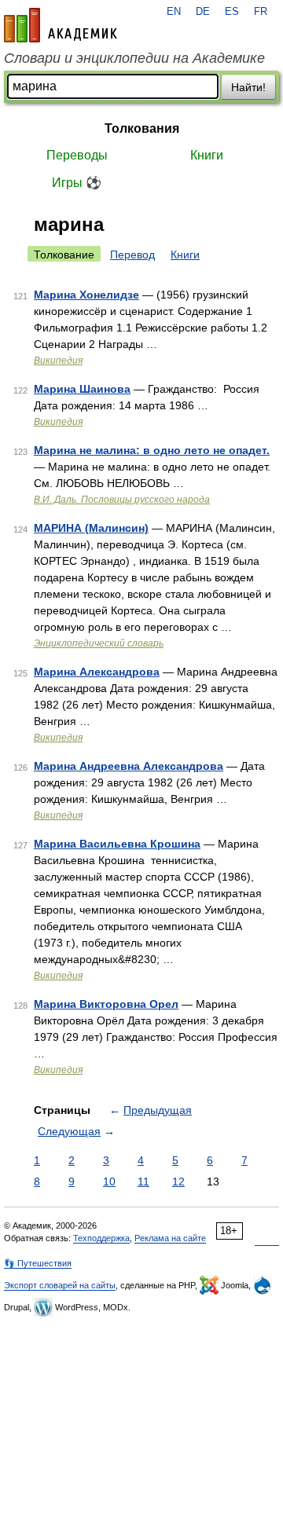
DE (203, 11)
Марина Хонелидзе (86, 294)
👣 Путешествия (38, 1263)
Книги (206, 155)
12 (178, 1181)
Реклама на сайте (170, 1238)
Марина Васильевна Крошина (117, 843)
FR (260, 11)
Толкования (142, 128)
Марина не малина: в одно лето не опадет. (152, 450)
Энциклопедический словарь (99, 643)
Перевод (132, 254)
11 (143, 1181)
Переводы (77, 155)
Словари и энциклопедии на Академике (134, 58)
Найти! (248, 87)
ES (232, 11)
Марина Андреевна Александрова (128, 766)
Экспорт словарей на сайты (60, 1285)
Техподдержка (101, 1238)
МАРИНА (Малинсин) (91, 528)
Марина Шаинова (82, 389)
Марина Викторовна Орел (106, 1004)
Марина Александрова (97, 671)
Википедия (58, 360)
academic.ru (60, 25)
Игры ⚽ (76, 182)
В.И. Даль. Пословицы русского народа (122, 499)
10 (109, 1181)
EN (174, 11)
